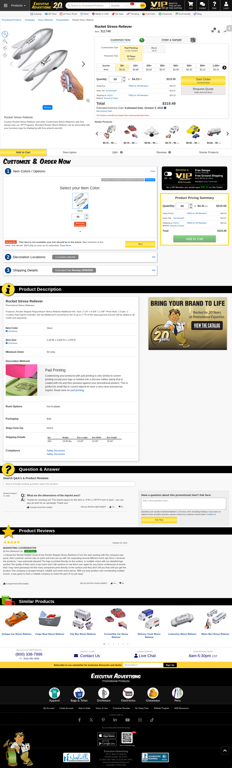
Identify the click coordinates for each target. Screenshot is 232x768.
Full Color (150, 14)
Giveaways (30, 20)
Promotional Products (11, 20)
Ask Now (159, 520)
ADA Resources (181, 708)
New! (86, 14)
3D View (52, 14)
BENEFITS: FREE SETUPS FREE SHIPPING (175, 5)
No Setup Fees (142, 708)
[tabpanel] (109, 134)
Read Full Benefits (210, 182)
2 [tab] (108, 643)
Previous (96, 133)
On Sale (119, 14)
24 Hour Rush (70, 14)
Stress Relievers (45, 20)
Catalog (38, 14)
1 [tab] (80, 231)
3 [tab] (113, 643)
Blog (199, 14)
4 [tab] (118, 643)
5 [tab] (123, 643)
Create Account (66, 708)
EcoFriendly (184, 14)
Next (224, 67)
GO (142, 5)
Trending (134, 14)
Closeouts (167, 14)
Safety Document (56, 450)
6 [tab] (127, 643)
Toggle (168, 174)
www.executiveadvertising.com (116, 762)
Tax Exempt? (111, 91)
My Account (48, 708)
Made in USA (102, 14)
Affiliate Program (161, 708)
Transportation (62, 20)
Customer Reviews (121, 708)
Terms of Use (101, 708)
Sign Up (170, 665)
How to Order (84, 708)
